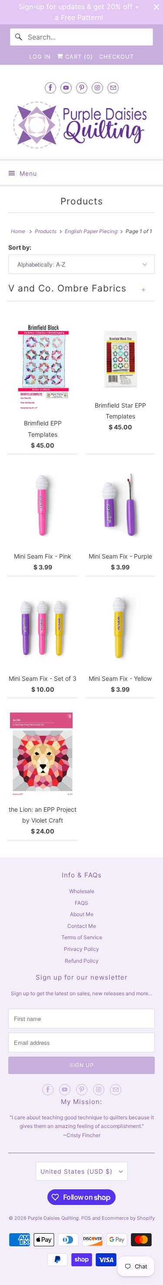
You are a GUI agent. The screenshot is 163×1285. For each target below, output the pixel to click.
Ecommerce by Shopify (128, 1218)
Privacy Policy (81, 949)
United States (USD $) (77, 1171)
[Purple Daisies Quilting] (81, 125)
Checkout (116, 56)
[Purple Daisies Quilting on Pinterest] (81, 87)
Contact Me (81, 926)
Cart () (78, 56)
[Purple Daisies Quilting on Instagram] (97, 87)
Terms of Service (81, 937)
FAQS (81, 903)
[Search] (18, 37)
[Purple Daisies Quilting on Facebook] (50, 87)
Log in (40, 56)
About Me (81, 914)
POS (86, 1218)
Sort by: (19, 247)
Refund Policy (82, 960)
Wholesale (81, 891)
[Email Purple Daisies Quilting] (113, 87)
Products (81, 201)
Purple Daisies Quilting (53, 1218)
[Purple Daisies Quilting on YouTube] (66, 87)
